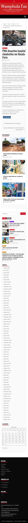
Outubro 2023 (7, 345)
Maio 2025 (6, 303)
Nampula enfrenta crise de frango (12, 123)
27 (13, 441)
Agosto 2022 (7, 373)
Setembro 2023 (7, 347)
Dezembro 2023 (7, 340)
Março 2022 (6, 384)
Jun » (6, 448)
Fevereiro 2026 (7, 282)
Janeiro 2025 (7, 312)
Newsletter (5, 484)
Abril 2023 (6, 359)
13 (13, 436)
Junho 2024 (6, 328)
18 (6, 439)
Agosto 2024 (7, 324)
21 (16, 439)
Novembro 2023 (7, 342)
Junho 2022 (6, 377)
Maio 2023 (6, 356)
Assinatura (4, 487)
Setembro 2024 (7, 321)
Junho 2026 (6, 272)
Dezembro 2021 (7, 391)
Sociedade (5, 48)
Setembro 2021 (7, 398)
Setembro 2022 (7, 370)
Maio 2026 (6, 275)
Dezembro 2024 (7, 314)
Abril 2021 (6, 410)
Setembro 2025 (7, 293)
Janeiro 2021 (7, 417)
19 (10, 439)
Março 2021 (6, 412)
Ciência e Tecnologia (6, 471)
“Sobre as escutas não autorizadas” (10, 248)
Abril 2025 (6, 305)
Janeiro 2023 (7, 366)
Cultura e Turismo (5, 469)
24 (3, 441)
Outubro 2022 (7, 368)
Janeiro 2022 (7, 389)
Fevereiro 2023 (7, 363)
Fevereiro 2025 (7, 310)
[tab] (4, 218)
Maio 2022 (6, 380)
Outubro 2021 (7, 396)
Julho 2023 (6, 352)
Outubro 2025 (7, 291)
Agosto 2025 (7, 296)
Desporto (12, 221)
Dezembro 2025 (7, 286)
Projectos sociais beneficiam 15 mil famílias (17, 240)
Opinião (4, 245)
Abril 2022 (6, 382)
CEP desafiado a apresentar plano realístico (16, 232)
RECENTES (9, 218)
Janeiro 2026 (7, 284)
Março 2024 (6, 335)
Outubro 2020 (7, 419)
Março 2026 (6, 279)
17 (3, 439)
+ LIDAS (4, 218)
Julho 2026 (6, 270)
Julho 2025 (6, 298)
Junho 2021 (6, 405)
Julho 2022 (6, 375)
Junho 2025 (6, 300)
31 (3, 444)
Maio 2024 (6, 331)
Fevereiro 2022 (7, 387)
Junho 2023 (6, 354)
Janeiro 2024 (7, 338)
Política (2, 466)
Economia (3, 467)
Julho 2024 (6, 326)
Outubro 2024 (7, 319)
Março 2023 (6, 361)
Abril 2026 (6, 277)
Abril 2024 (6, 333)
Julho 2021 (6, 403)
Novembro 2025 (7, 289)
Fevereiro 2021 (7, 415)
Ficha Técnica (5, 482)
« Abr (3, 448)
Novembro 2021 (7, 394)
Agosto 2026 (7, 268)
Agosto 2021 (7, 401)
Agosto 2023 (7, 349)
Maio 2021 (6, 408)
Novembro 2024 (7, 317)
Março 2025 (6, 307)
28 (16, 441)
